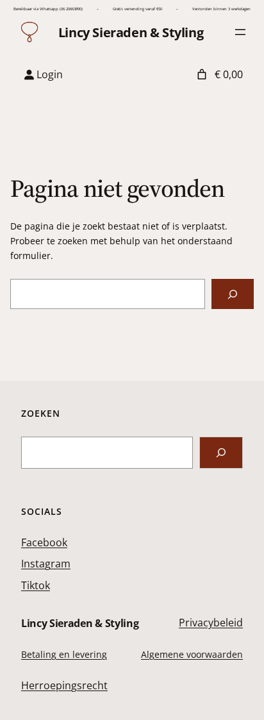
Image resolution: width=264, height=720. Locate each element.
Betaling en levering (64, 654)
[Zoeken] (232, 294)
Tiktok (35, 585)
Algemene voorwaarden (192, 654)
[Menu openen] (240, 32)
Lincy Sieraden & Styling (130, 32)
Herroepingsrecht (64, 685)
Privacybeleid (211, 622)
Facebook (44, 542)
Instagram (45, 564)
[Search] (221, 452)
